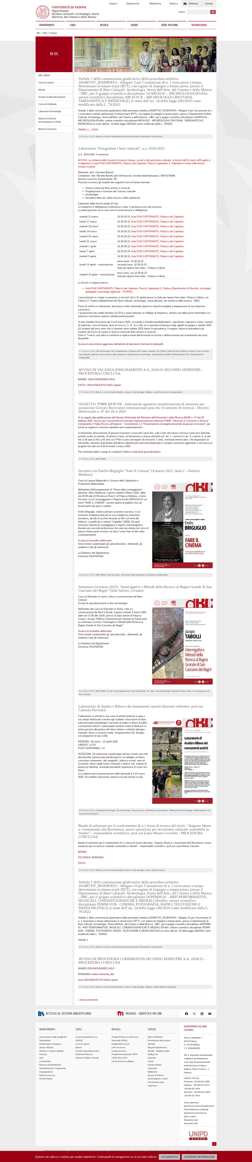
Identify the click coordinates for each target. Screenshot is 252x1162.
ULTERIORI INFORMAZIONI (199, 1157)
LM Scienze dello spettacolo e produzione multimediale (144, 575)
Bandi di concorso (47, 129)
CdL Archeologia (103, 351)
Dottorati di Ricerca (84, 1054)
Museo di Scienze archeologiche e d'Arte (49, 120)
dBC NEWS (44, 75)
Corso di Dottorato (47, 104)
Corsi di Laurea (46, 83)
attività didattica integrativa (164, 987)
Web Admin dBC (191, 1123)
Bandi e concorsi (103, 136)
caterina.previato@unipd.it (106, 757)
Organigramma (46, 1072)
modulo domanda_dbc (102, 974)
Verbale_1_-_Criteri (88, 129)
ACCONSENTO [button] (169, 1157)
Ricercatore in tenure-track (151, 136)
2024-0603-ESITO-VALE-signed (101, 979)
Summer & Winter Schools (87, 1058)
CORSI (73, 25)
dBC (38, 33)
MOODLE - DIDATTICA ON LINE (144, 1013)
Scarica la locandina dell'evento (95, 540)
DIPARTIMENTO (46, 25)
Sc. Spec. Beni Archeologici (159, 691)
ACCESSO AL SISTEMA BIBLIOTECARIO (68, 1013)
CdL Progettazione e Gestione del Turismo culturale (133, 351)
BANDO (82, 851)
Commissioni (45, 1061)
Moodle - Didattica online (159, 1051)
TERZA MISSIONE (169, 25)
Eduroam (152, 1058)
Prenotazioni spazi (156, 1082)
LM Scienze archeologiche (156, 810)
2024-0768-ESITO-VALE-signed (104, 385)
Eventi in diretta (154, 1065)
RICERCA (104, 25)
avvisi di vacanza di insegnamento (168, 392)
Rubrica (174, 3)
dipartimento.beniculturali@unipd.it (144, 443)
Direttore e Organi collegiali (51, 1051)
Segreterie (152, 1086)
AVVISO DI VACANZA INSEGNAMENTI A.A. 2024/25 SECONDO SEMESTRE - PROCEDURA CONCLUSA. (140, 371)
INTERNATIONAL (199, 25)
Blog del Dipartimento (157, 1047)
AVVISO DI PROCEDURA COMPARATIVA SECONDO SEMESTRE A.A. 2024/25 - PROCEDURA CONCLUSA (141, 960)
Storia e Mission (46, 1047)
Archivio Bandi (45, 1079)
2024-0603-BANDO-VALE (100, 968)
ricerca (148, 870)
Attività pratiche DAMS (161, 354)
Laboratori (152, 1068)
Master (41, 90)
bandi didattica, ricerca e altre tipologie (127, 392)
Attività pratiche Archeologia (139, 354)
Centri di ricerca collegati (123, 1061)
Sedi (41, 1058)
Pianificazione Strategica (50, 1044)
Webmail (193, 3)
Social (150, 1061)
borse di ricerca (158, 870)
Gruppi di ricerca (119, 1051)
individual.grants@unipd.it (146, 451)
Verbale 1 (83, 939)
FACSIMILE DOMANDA (91, 857)
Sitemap (151, 1044)
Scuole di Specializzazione (51, 97)
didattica (148, 392)
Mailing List (153, 1054)
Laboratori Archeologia (49, 111)
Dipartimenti (132, 3)
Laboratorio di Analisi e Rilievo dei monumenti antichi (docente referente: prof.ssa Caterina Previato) (140, 708)
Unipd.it (113, 3)
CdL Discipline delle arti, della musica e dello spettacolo (102, 354)
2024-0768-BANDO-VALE (101, 379)
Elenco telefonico (155, 1037)
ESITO (81, 863)
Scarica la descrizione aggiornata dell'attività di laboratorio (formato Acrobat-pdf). (121, 344)
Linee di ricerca (118, 1047)
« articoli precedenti (88, 1000)
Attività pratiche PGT (180, 354)
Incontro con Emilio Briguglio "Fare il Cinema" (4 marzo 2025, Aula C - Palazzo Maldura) (139, 472)
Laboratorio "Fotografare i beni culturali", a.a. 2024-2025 (121, 148)
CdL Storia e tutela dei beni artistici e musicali (175, 351)
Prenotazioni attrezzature (159, 1040)
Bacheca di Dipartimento (50, 1065)
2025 (45, 33)
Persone (43, 1054)
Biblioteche (155, 3)
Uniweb (209, 3)
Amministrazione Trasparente (52, 1068)
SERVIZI (134, 25)
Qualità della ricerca (120, 1044)
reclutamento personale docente (125, 136)
